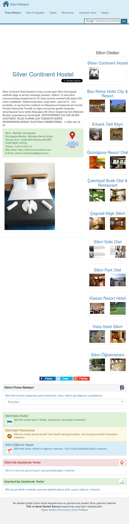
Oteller (53, 12)
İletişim (105, 12)
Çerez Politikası (79, 509)
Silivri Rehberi (19, 4)
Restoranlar (68, 12)
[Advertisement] (43, 36)
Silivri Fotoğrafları (35, 12)
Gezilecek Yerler (87, 12)
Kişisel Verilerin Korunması (55, 509)
